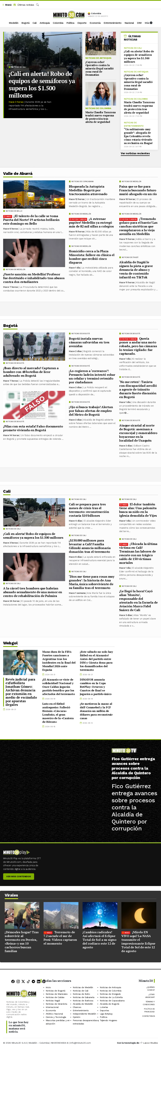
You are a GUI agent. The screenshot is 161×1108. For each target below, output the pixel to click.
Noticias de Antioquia (98, 58)
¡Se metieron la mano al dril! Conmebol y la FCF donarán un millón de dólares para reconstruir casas (96, 711)
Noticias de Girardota (56, 1003)
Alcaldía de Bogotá (109, 1003)
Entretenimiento (112, 22)
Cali (34, 22)
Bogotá (25, 22)
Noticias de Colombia (98, 108)
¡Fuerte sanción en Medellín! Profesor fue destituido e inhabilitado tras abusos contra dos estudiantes (34, 278)
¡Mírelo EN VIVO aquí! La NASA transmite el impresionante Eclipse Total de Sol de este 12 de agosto (138, 941)
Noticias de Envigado (110, 994)
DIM (139, 22)
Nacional (129, 22)
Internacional (52, 1007)
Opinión (76, 1017)
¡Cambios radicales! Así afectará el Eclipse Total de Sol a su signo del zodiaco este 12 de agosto (100, 939)
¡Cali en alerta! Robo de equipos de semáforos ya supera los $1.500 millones (42, 84)
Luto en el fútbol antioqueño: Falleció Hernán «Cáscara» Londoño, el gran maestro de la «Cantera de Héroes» (58, 713)
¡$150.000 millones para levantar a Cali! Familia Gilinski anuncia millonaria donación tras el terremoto (90, 546)
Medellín (13, 22)
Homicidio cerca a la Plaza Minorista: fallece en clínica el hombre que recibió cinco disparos (91, 257)
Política (70, 22)
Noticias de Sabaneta (83, 997)
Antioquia (45, 22)
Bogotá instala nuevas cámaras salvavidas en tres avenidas (89, 342)
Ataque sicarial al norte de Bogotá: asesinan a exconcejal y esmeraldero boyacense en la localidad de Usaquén (138, 433)
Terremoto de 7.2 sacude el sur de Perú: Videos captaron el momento (60, 938)
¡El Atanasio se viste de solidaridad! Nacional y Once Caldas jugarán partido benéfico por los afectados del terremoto (58, 687)
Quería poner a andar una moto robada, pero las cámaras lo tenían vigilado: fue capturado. (138, 346)
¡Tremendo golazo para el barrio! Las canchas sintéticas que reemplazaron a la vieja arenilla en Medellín (138, 226)
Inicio (48, 987)
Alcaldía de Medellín (83, 1003)
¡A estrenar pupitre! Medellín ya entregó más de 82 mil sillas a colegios (91, 222)
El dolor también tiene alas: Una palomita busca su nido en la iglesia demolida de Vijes (138, 509)
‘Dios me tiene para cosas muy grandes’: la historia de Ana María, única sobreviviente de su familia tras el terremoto (91, 582)
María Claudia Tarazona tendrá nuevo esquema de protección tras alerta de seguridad (100, 117)
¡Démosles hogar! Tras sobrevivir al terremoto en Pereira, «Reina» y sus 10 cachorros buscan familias (22, 941)
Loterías (104, 1007)
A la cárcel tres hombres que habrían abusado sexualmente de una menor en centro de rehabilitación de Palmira (32, 592)
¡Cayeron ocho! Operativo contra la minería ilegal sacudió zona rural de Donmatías (99, 68)
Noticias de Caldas (55, 997)
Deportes (104, 1010)
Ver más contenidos (18, 876)
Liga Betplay (106, 1013)
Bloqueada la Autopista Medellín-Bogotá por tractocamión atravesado (88, 190)
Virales (11, 895)
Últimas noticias (25, 4)
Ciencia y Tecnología (56, 1017)
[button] (6, 5)
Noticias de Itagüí (130, 257)
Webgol (10, 643)
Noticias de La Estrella (111, 997)
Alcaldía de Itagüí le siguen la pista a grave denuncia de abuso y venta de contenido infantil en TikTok (136, 269)
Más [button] (147, 22)
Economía (95, 22)
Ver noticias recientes (135, 153)
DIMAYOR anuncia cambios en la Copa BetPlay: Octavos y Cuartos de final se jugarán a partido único (95, 687)
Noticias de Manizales (57, 994)
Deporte (81, 22)
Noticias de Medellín (131, 182)
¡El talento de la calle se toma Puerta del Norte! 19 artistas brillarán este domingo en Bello (31, 220)
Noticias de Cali (18, 67)
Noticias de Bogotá (131, 334)
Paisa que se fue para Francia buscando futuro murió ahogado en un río (138, 190)
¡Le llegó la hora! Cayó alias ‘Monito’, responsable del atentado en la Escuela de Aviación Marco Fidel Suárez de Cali (138, 600)
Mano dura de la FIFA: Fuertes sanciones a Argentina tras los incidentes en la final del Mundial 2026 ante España (58, 661)
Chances (77, 1007)
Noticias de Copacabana (82, 182)
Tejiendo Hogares (108, 1020)
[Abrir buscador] (37, 5)
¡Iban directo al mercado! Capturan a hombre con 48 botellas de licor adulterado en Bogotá (31, 372)
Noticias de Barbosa (83, 1000)
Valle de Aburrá (18, 173)
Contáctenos (148, 1016)
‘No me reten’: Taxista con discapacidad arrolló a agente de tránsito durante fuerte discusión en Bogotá (138, 389)
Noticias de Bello (14, 211)
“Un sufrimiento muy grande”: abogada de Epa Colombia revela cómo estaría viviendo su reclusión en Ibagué (138, 136)
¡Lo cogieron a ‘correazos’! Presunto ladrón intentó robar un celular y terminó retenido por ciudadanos (92, 376)
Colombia (58, 22)
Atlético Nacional (54, 1013)
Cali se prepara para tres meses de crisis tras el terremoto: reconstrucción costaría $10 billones (89, 509)
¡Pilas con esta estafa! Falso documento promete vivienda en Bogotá (33, 428)
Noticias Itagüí (53, 1000)
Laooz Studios (150, 1042)
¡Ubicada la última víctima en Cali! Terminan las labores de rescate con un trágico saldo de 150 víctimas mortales (138, 553)
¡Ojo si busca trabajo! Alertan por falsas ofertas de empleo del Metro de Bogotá (91, 411)
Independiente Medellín (84, 1013)
